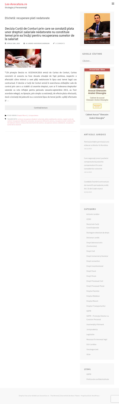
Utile (88, 354)
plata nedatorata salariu (53, 119)
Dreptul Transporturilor (96, 306)
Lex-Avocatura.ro (16, 4)
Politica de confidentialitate (97, 379)
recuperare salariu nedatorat (55, 123)
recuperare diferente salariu (44, 121)
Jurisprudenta (33, 115)
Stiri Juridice (91, 344)
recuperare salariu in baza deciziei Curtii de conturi (25, 123)
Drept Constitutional (94, 266)
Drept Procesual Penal (95, 286)
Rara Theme (75, 396)
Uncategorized (92, 349)
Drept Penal (91, 276)
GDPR (88, 311)
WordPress (95, 396)
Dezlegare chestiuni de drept (97, 232)
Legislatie (90, 334)
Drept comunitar (93, 261)
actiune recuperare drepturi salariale (31, 119)
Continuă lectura (40, 108)
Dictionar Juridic (92, 237)
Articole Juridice (92, 214)
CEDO (88, 219)
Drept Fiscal (91, 271)
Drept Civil (90, 251)
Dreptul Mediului (93, 296)
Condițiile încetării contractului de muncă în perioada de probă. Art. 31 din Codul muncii (96, 185)
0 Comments (60, 43)
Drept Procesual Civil (94, 281)
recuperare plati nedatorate (65, 121)
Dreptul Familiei (92, 291)
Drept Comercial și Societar (97, 256)
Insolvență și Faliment (95, 324)
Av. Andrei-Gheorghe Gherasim (38, 43)
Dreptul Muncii (22, 115)
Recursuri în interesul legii (96, 339)
